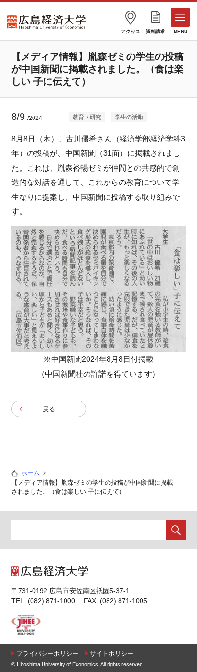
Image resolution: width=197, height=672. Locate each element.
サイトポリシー (111, 653)
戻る (49, 408)
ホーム (30, 473)
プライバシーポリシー (47, 653)
